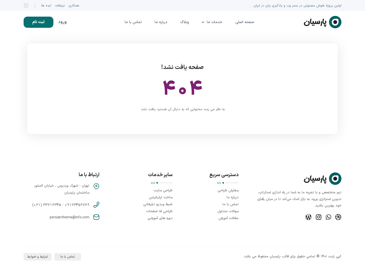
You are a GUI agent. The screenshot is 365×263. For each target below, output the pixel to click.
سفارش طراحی (228, 190)
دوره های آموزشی (160, 218)
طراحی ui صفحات (159, 211)
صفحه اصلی (244, 22)
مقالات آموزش (229, 218)
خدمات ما (214, 22)
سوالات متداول (228, 211)
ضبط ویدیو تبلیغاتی (158, 204)
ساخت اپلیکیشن (161, 197)
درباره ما (161, 22)
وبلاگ (184, 22)
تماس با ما (133, 22)
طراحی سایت (163, 190)
